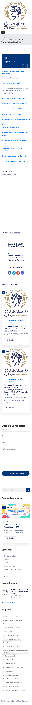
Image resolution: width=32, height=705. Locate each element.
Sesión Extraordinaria (9, 663)
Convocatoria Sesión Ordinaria (12, 628)
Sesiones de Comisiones (12, 573)
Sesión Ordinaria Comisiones (11, 675)
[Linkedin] (22, 273)
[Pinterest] (18, 273)
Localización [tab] (7, 171)
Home (3, 37)
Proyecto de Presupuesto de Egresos (14, 647)
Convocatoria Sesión (11, 556)
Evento (9, 37)
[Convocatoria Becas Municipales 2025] (16, 511)
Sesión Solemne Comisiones (11, 683)
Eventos (6, 563)
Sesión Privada (7, 679)
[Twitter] (14, 273)
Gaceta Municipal (9, 71)
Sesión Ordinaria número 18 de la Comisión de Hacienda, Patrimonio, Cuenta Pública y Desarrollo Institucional (16, 390)
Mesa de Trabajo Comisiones (12, 639)
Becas (5, 616)
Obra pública (7, 643)
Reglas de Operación (9, 656)
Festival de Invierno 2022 (10, 635)
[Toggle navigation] (3, 32)
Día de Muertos (7, 631)
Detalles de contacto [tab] (12, 174)
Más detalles (10, 340)
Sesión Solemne (20, 679)
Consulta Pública (8, 620)
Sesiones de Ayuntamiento (13, 570)
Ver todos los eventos (10, 603)
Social (6, 521)
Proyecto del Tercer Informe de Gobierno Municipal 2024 (15, 651)
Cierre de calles (14, 616)
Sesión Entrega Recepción (11, 660)
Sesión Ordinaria (15, 232)
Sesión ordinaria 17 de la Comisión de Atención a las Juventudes (15, 328)
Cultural (7, 559)
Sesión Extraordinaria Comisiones (13, 667)
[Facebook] (9, 273)
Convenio (19, 620)
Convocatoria (7, 624)
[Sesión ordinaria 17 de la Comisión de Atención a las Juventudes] (16, 303)
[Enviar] (28, 490)
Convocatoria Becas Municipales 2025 (12, 526)
